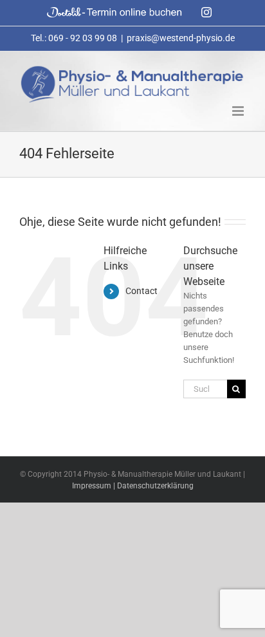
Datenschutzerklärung (155, 485)
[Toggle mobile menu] (239, 111)
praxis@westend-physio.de (181, 38)
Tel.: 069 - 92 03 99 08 (74, 38)
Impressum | (94, 485)
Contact (141, 291)
